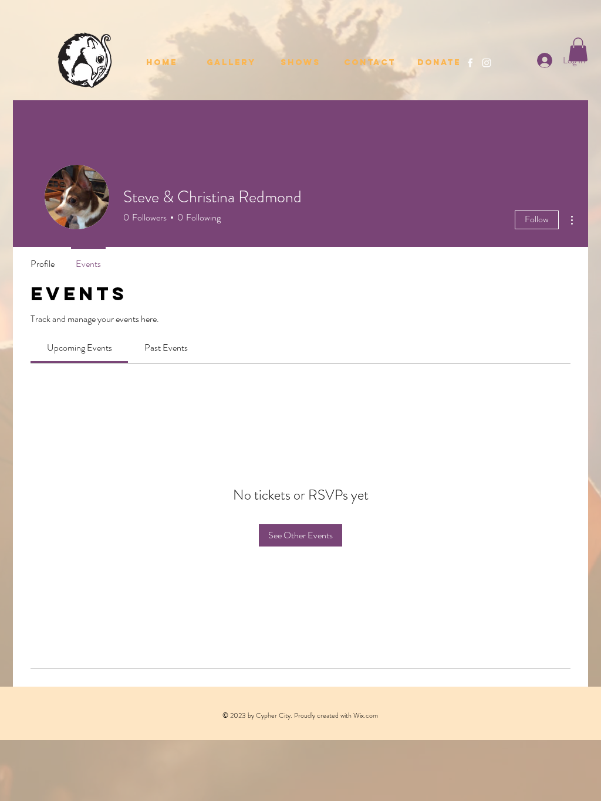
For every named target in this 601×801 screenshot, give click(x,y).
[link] (79, 347)
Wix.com (365, 715)
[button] (578, 50)
